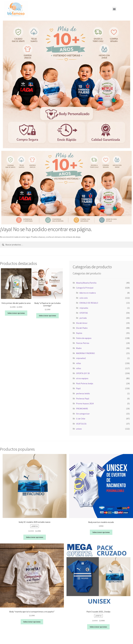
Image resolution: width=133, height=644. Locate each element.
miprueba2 (81, 358)
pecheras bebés (83, 393)
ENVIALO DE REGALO (88, 302)
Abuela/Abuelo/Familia (86, 282)
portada (83, 318)
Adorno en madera (87, 292)
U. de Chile (80, 418)
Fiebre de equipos (83, 338)
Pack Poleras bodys (84, 383)
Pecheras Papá (82, 398)
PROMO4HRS (82, 408)
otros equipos (82, 378)
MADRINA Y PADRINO (85, 353)
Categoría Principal (84, 287)
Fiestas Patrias (82, 343)
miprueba (83, 308)
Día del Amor (81, 323)
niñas (78, 363)
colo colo (83, 298)
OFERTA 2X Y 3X (83, 373)
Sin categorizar (83, 413)
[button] (114, 9)
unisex (79, 428)
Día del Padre (82, 328)
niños (78, 368)
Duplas (79, 333)
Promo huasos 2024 (85, 403)
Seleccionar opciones (16, 313)
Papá (78, 388)
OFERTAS (83, 313)
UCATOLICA (81, 423)
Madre (79, 348)
